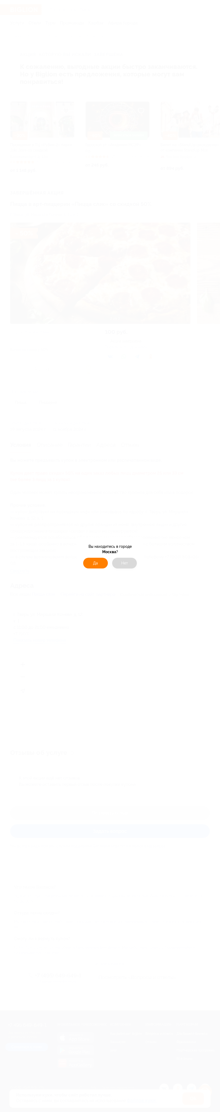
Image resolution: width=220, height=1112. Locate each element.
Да (95, 563)
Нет (124, 563)
